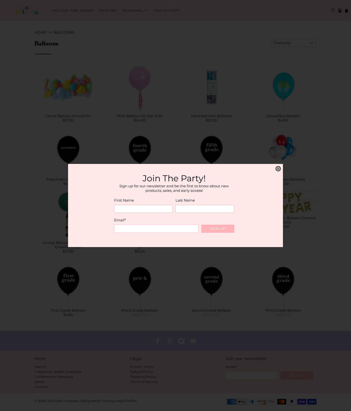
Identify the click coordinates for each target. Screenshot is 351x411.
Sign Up (217, 228)
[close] (278, 168)
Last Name (185, 200)
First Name (124, 200)
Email (120, 220)
